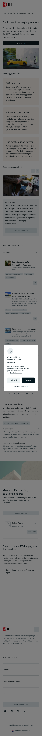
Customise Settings (21, 386)
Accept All (28, 380)
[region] (21, 368)
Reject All (14, 380)
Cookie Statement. (16, 373)
